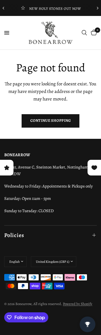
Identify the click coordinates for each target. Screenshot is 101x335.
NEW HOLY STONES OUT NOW (55, 8)
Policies (14, 235)
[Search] (84, 33)
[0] (93, 33)
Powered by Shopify (77, 303)
